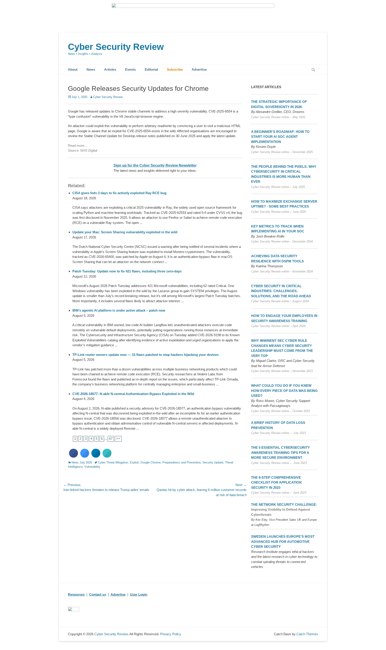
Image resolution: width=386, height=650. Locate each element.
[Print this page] (107, 456)
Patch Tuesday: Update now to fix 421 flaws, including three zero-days (127, 271)
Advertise (199, 69)
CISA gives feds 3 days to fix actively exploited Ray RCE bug (119, 193)
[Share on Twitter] (84, 456)
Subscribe (175, 69)
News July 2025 (81, 462)
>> (118, 438)
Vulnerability (92, 466)
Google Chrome (151, 462)
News (90, 69)
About (73, 69)
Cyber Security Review (116, 47)
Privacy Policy (170, 634)
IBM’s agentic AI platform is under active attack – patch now (118, 310)
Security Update (212, 462)
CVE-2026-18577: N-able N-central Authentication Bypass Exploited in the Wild (133, 394)
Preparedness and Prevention (181, 462)
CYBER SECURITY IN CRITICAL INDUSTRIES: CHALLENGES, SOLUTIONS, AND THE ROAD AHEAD (281, 291)
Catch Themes (307, 634)
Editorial (151, 69)
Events (130, 69)
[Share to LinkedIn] (95, 456)
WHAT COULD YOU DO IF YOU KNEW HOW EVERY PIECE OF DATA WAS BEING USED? (284, 390)
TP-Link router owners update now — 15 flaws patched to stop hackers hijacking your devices (145, 355)
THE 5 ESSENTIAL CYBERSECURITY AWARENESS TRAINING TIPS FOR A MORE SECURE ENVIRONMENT (280, 452)
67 (111, 438)
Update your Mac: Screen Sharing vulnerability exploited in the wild (124, 232)
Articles (110, 69)
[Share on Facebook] (73, 456)
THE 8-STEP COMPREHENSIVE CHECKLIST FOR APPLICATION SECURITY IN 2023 (276, 482)
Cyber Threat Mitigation (113, 462)
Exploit (134, 462)
